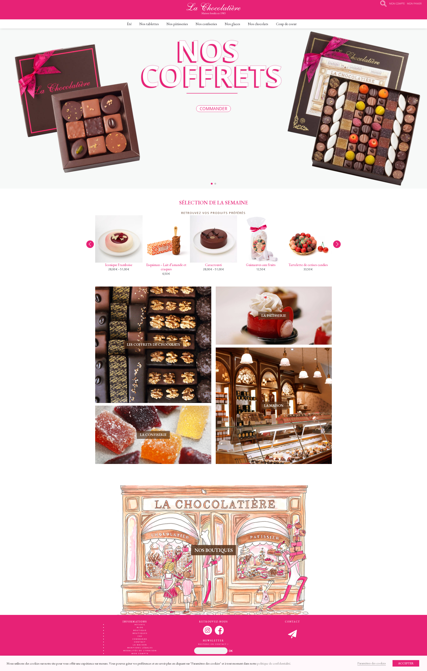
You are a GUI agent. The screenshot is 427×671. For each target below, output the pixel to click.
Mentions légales (140, 647)
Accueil (140, 624)
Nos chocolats (258, 24)
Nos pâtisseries (177, 24)
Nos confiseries (206, 24)
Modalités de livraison (140, 650)
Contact (140, 641)
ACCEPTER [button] (406, 663)
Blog (140, 627)
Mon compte (140, 653)
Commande (140, 639)
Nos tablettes (149, 24)
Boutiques (140, 633)
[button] (337, 244)
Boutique (140, 630)
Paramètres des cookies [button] (371, 663)
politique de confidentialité (273, 663)
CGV (140, 636)
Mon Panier (414, 3)
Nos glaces (232, 24)
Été (129, 24)
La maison (140, 644)
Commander (213, 109)
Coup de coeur (286, 24)
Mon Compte (397, 3)
